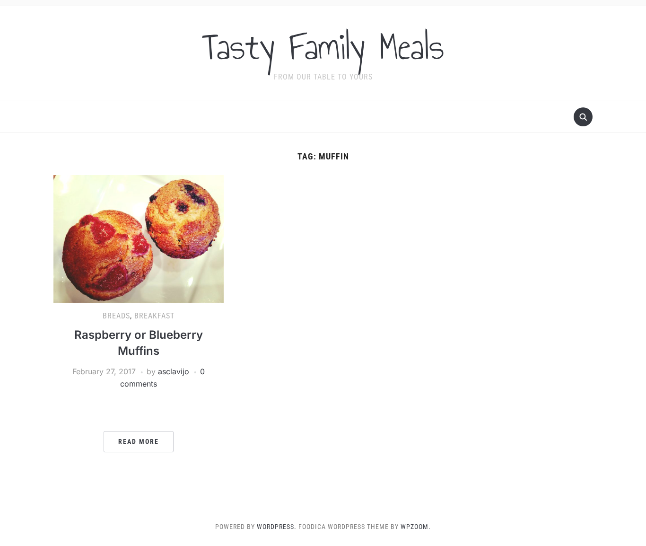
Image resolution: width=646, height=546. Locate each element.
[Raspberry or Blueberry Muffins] (138, 238)
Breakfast (154, 315)
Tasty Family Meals (323, 47)
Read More (138, 441)
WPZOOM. (416, 526)
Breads (116, 315)
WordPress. (277, 526)
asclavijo (173, 371)
